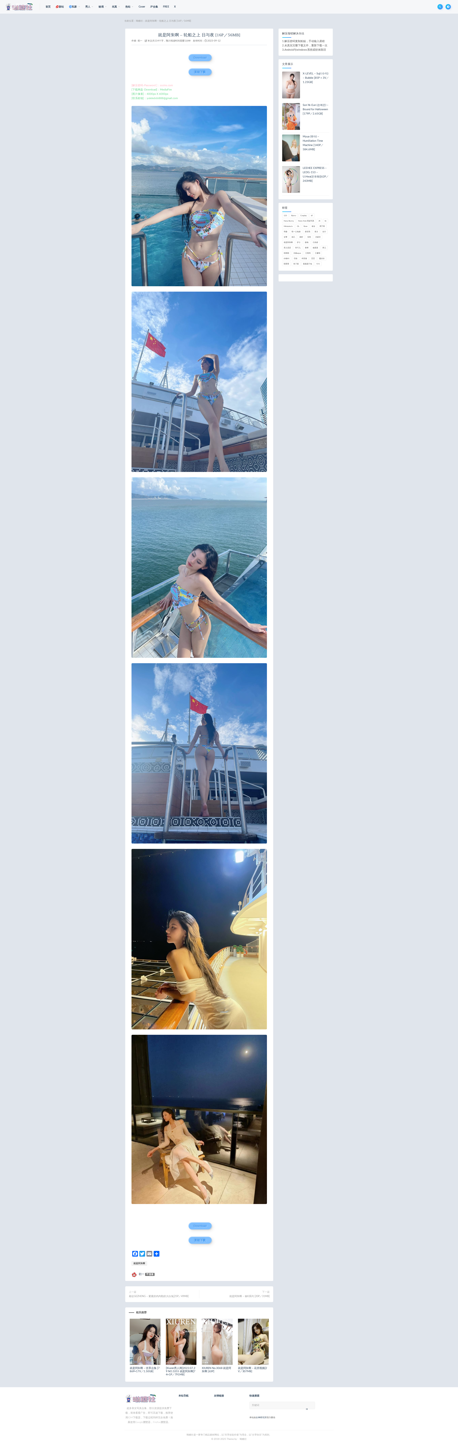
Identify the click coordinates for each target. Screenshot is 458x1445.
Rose (305, 226)
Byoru (293, 215)
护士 (299, 242)
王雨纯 (308, 253)
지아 (318, 264)
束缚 (306, 248)
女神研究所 (261, 1417)
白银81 (286, 258)
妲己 (293, 237)
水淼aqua (297, 253)
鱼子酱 (296, 264)
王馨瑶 (317, 253)
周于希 (322, 226)
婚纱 (301, 237)
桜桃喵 (286, 253)
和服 (285, 232)
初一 (140, 41)
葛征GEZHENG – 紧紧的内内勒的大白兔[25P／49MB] (159, 1296)
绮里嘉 (304, 258)
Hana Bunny (289, 221)
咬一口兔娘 (296, 232)
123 (285, 215)
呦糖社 (139, 21)
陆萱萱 (286, 264)
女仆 (324, 232)
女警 (285, 237)
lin (326, 221)
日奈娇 (315, 242)
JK (319, 221)
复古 (316, 232)
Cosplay (303, 215)
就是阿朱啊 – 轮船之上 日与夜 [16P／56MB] (199, 35)
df (312, 215)
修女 (313, 226)
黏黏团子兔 (307, 264)
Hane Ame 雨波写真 (306, 221)
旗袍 (306, 242)
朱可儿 (298, 248)
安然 (309, 237)
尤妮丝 (318, 237)
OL (298, 226)
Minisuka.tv (288, 226)
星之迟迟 (287, 248)
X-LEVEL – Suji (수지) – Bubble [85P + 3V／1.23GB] (316, 78)
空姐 (295, 258)
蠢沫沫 (322, 258)
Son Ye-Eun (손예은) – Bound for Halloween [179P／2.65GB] (315, 109)
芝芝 (313, 258)
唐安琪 (307, 232)
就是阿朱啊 (139, 1263)
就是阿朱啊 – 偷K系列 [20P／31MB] (249, 1296)
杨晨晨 (315, 248)
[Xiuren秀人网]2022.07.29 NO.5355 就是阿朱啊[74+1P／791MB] (181, 1371)
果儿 (324, 248)
